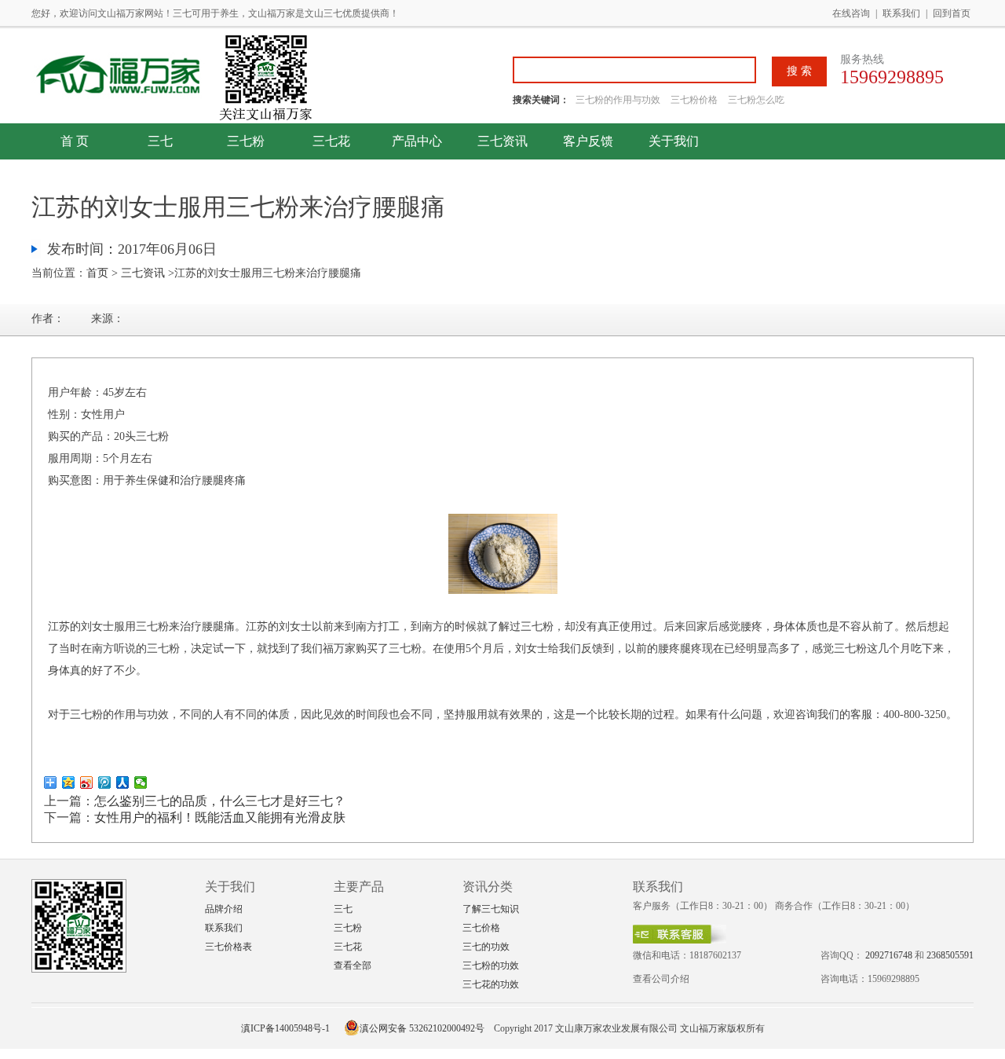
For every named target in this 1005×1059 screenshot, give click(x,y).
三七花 (331, 141)
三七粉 (246, 141)
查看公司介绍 (661, 978)
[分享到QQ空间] (68, 782)
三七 (160, 141)
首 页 (74, 141)
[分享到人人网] (123, 782)
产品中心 (417, 141)
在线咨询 (851, 13)
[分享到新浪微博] (86, 782)
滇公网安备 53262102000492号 (422, 1028)
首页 (97, 273)
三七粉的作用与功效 (619, 99)
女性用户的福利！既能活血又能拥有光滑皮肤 (219, 817)
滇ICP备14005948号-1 (285, 1028)
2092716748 (888, 955)
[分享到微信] (141, 782)
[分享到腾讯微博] (104, 782)
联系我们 (901, 13)
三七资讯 (502, 141)
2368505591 (950, 955)
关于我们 (674, 141)
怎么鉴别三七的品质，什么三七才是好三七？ (219, 801)
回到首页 (951, 13)
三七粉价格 (694, 99)
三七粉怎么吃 (756, 99)
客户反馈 (588, 141)
